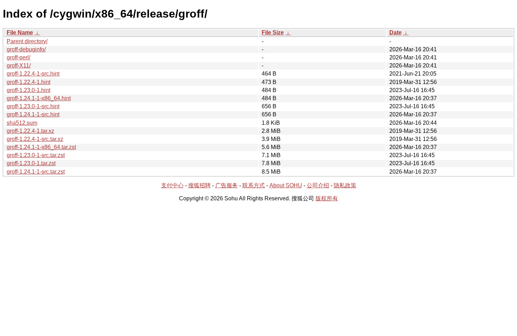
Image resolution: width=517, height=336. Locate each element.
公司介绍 (318, 185)
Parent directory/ (27, 41)
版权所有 (326, 198)
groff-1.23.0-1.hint (28, 90)
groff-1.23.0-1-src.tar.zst (36, 155)
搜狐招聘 (199, 185)
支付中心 (172, 185)
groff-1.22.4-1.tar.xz (30, 131)
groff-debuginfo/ (26, 49)
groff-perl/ (18, 57)
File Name (20, 32)
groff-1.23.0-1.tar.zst (31, 163)
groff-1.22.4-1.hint (28, 82)
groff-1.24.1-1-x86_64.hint (39, 98)
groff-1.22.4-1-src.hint (33, 74)
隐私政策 (345, 185)
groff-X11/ (19, 66)
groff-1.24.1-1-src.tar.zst (36, 172)
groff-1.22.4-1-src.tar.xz (35, 139)
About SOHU (285, 185)
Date (395, 32)
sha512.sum (22, 123)
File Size (273, 32)
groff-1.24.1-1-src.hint (33, 114)
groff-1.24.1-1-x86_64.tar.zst (41, 147)
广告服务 (226, 185)
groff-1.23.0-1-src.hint (33, 106)
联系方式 (253, 185)
